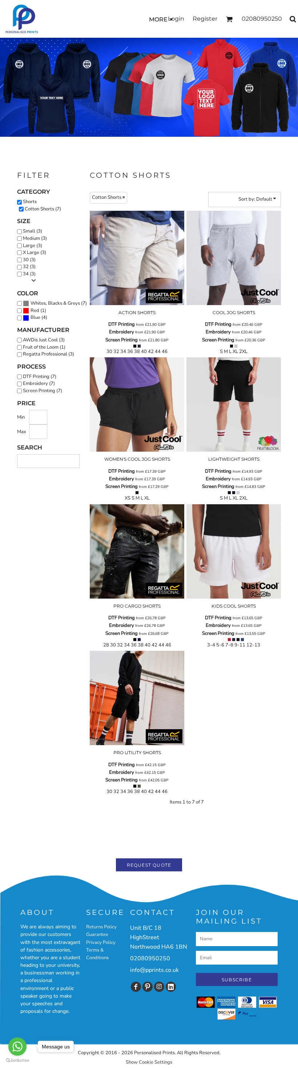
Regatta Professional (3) (48, 354)
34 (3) (29, 274)
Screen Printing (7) (42, 390)
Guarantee (97, 934)
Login (176, 18)
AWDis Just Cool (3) (44, 340)
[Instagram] (159, 987)
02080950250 (150, 958)
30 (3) (29, 259)
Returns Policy (101, 927)
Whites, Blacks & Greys (55, 303)
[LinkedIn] (171, 987)
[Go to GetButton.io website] (17, 1060)
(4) (39, 317)
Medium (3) (35, 238)
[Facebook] (136, 987)
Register (205, 18)
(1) (38, 310)
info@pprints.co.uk (154, 970)
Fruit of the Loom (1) (44, 347)
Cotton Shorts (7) (43, 209)
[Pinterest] (147, 987)
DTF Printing (121, 324)
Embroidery (121, 332)
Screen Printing (121, 340)
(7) (59, 303)
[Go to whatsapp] (17, 1047)
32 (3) (29, 266)
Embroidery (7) (39, 383)
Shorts (30, 201)
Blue (35, 317)
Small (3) (32, 231)
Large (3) (32, 245)
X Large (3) (34, 252)
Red (35, 310)
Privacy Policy (101, 942)
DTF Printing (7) (39, 376)
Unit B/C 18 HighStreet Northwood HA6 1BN (158, 937)
